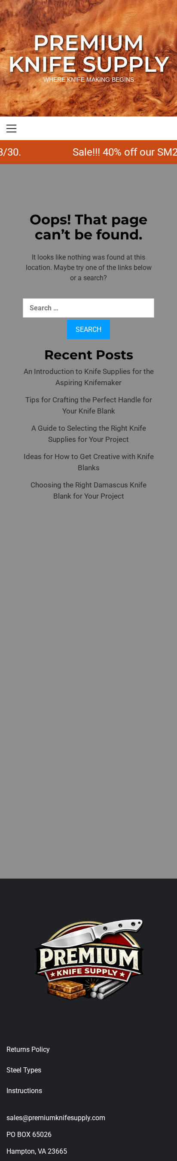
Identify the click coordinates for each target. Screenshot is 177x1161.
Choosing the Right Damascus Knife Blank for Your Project (88, 490)
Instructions (24, 1091)
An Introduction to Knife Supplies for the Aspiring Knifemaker (89, 377)
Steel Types (23, 1070)
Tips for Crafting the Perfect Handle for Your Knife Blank (88, 405)
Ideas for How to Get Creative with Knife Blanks (89, 462)
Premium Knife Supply (88, 53)
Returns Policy (28, 1049)
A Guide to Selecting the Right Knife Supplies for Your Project (88, 434)
